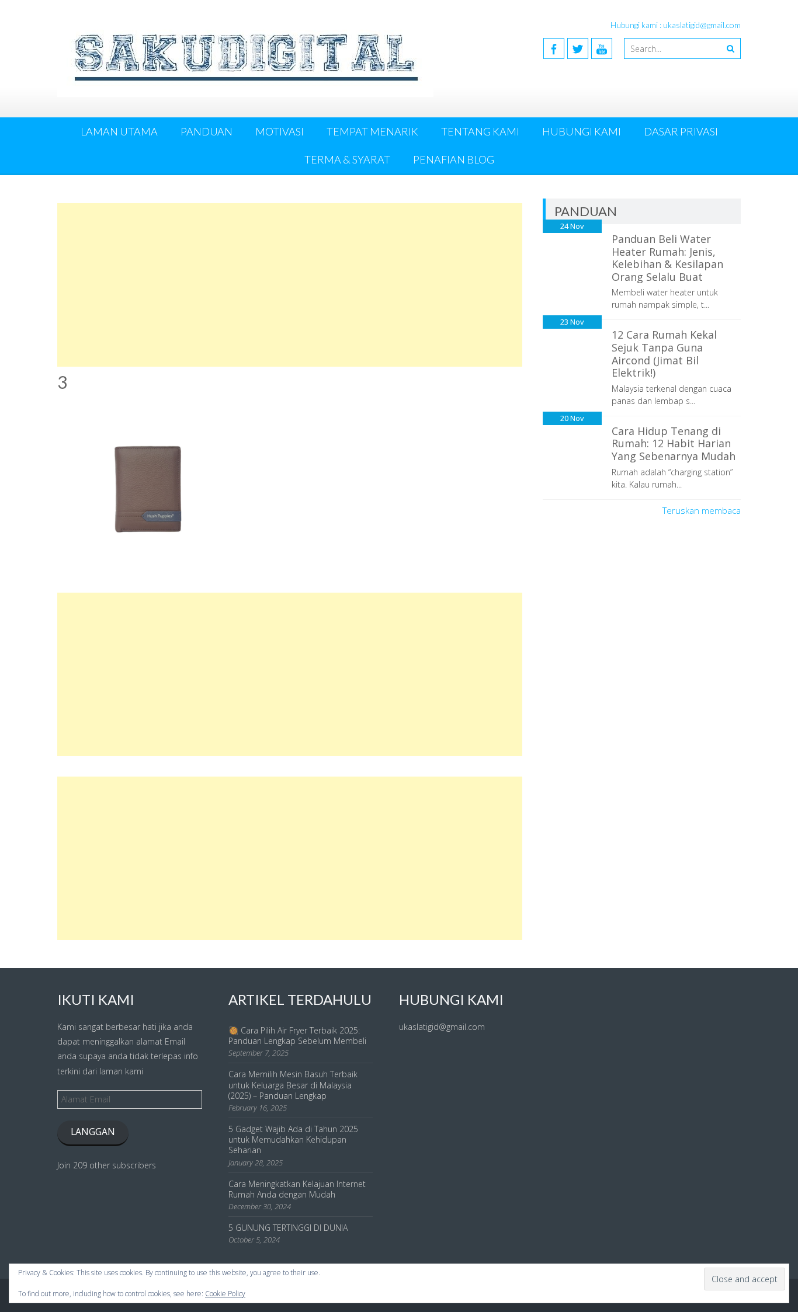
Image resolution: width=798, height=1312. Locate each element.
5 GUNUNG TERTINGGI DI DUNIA (288, 1227)
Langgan (93, 1131)
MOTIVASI (279, 131)
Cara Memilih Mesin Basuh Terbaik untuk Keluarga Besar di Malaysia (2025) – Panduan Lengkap (293, 1085)
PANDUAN (207, 131)
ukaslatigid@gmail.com (442, 1026)
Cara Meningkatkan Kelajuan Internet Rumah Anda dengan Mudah (297, 1189)
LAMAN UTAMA (119, 131)
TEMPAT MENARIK (372, 131)
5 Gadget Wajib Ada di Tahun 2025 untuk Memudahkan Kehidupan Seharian (293, 1139)
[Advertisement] (289, 285)
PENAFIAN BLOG (453, 159)
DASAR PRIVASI (681, 131)
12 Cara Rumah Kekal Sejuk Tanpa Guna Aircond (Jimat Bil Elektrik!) (664, 354)
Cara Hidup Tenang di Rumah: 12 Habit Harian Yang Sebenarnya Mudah (673, 443)
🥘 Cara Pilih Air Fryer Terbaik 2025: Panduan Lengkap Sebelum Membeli (297, 1035)
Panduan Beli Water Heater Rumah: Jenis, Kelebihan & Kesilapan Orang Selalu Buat (667, 258)
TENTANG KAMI (480, 131)
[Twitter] (577, 48)
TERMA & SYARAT (347, 159)
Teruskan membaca (701, 510)
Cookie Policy (225, 1294)
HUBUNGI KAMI (581, 131)
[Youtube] (601, 48)
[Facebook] (553, 48)
